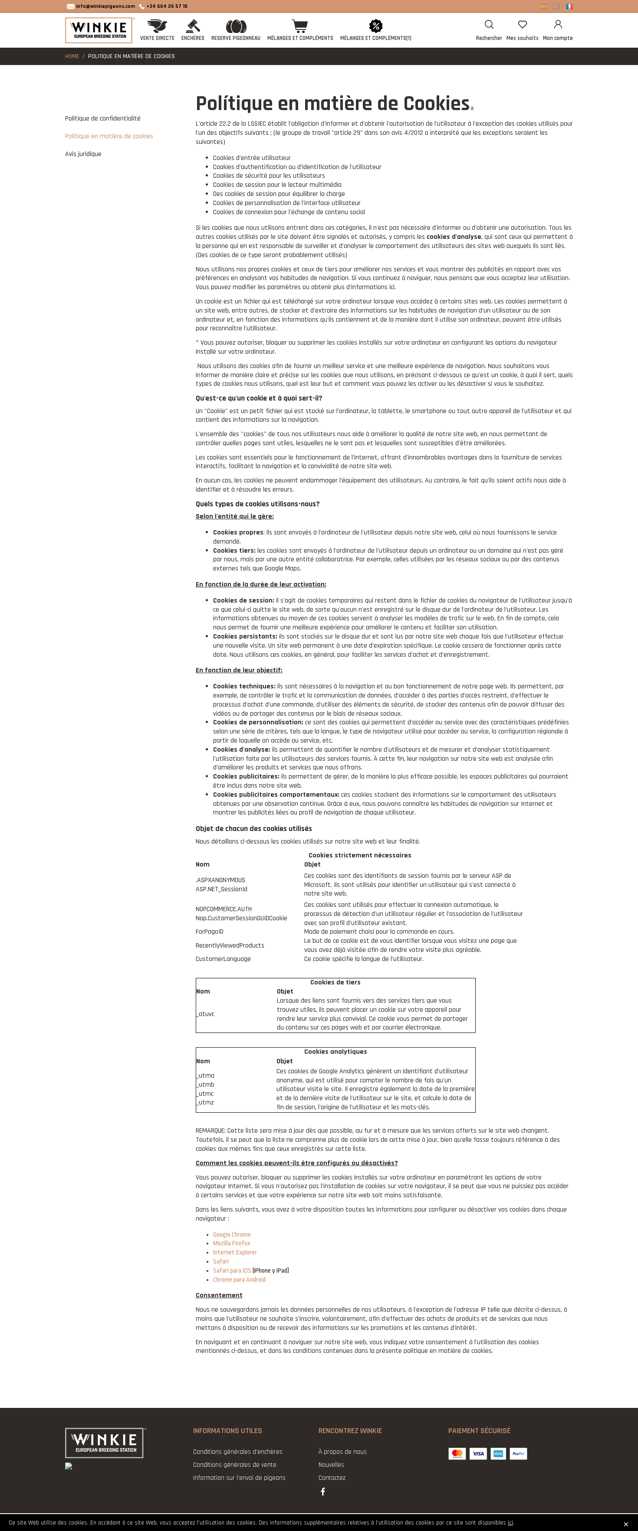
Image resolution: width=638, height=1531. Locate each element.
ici (510, 1523)
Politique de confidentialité (103, 118)
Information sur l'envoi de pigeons (239, 1478)
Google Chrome (232, 1234)
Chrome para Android (239, 1279)
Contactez (332, 1478)
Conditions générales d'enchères (238, 1452)
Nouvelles (331, 1465)
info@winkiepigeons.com (105, 6)
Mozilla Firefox (231, 1243)
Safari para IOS (232, 1270)
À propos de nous (343, 1452)
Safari (221, 1261)
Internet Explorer (235, 1252)
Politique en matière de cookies (109, 136)
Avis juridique (83, 154)
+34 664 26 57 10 (166, 6)
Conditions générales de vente (234, 1465)
